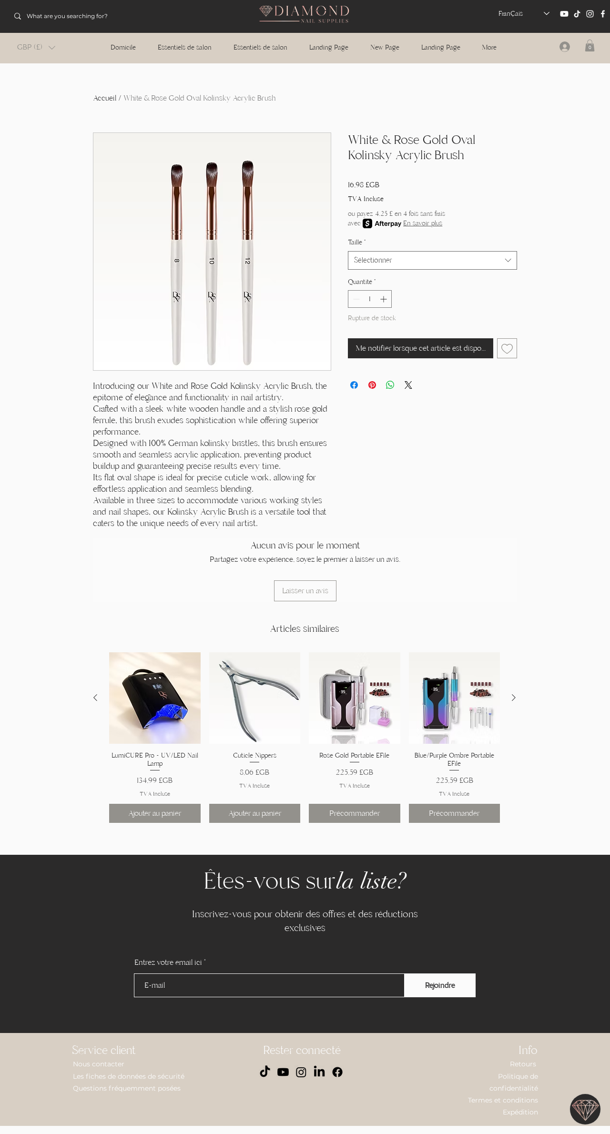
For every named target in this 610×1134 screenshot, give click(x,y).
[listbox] (36, 47)
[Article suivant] (513, 697)
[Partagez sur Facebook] (354, 385)
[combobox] (432, 260)
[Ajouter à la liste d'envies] (507, 348)
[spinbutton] (369, 299)
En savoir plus (422, 223)
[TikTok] (577, 14)
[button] (36, 47)
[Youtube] (564, 14)
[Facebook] (603, 14)
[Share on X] (408, 385)
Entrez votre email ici (168, 962)
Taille (357, 242)
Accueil (104, 98)
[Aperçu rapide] (155, 698)
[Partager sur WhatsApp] (390, 385)
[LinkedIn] (319, 1072)
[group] (304, 737)
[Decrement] (355, 299)
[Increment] (384, 299)
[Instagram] (590, 14)
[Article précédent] (95, 697)
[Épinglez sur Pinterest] (372, 385)
